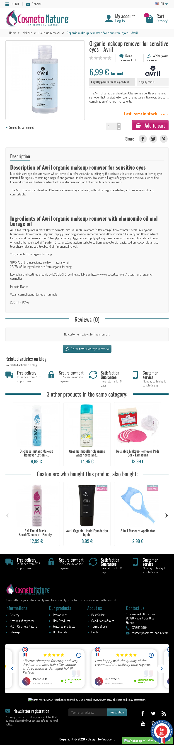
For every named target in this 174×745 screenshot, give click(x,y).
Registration (117, 712)
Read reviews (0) (127, 58)
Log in (120, 20)
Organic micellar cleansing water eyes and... (87, 452)
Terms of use (99, 626)
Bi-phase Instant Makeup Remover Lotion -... (36, 452)
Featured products (64, 626)
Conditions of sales (102, 621)
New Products (61, 621)
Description (20, 156)
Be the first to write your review (89, 349)
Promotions (60, 615)
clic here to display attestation (129, 699)
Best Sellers (98, 615)
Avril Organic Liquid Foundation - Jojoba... (87, 532)
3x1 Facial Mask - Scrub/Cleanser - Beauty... (36, 532)
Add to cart (155, 125)
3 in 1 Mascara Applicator (138, 530)
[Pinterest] (164, 139)
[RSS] (164, 713)
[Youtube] (143, 723)
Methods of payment (22, 621)
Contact (36, 4)
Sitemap (15, 632)
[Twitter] (153, 139)
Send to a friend (21, 127)
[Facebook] (143, 139)
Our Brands (60, 632)
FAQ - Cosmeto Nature (23, 626)
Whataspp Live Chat (156, 740)
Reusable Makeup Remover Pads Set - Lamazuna (137, 452)
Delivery (14, 615)
